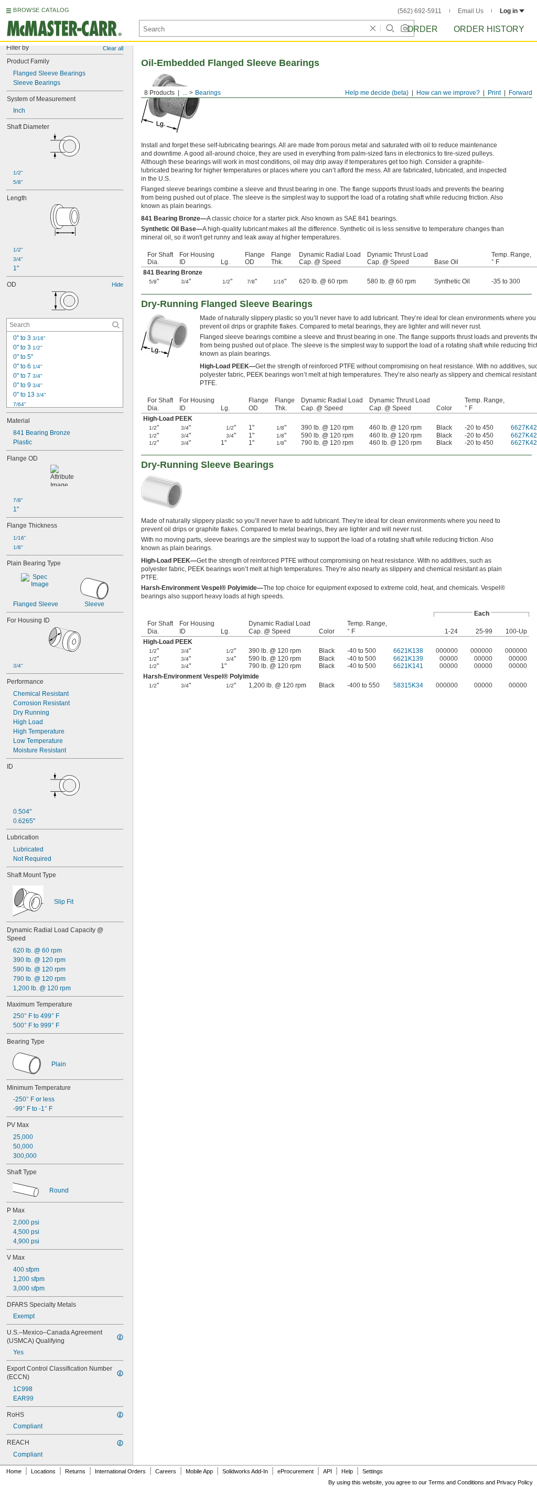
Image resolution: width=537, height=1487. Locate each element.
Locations (43, 1471)
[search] (116, 325)
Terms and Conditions (456, 1482)
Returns (75, 1471)
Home (14, 1471)
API (327, 1471)
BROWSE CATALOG (41, 10)
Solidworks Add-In (245, 1471)
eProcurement (295, 1471)
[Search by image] (405, 28)
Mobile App (199, 1471)
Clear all (113, 48)
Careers (165, 1471)
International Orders (120, 1471)
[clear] (373, 28)
